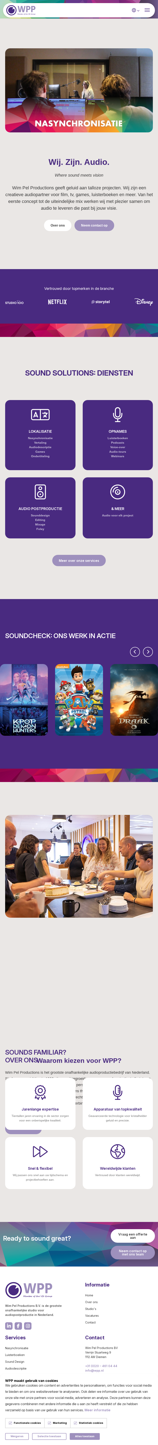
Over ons (58, 225)
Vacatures (92, 1315)
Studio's (90, 1309)
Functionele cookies (27, 1423)
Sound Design (14, 1361)
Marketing (60, 1423)
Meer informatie (97, 1410)
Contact (90, 1322)
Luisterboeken (15, 1355)
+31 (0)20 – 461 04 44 (101, 1366)
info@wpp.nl (94, 1370)
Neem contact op (94, 225)
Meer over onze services (79, 561)
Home (89, 1295)
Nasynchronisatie (16, 1348)
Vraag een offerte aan (132, 1236)
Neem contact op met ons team (133, 1252)
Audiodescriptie (16, 1368)
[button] (135, 652)
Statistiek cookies (91, 1423)
